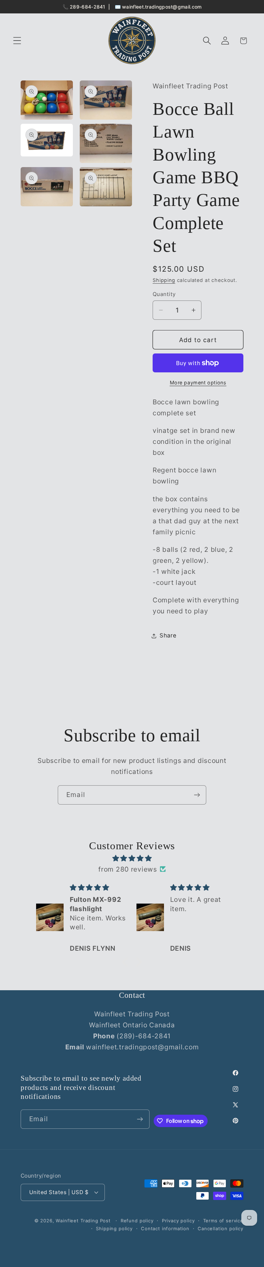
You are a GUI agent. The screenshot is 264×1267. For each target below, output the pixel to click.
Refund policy (137, 1220)
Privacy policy (178, 1220)
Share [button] (168, 635)
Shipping (164, 280)
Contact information (165, 1228)
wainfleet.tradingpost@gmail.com (161, 7)
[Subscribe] (197, 795)
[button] (17, 41)
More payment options (198, 382)
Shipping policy (114, 1228)
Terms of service (223, 1220)
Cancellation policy (220, 1228)
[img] (132, 858)
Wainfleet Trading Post (83, 1220)
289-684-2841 (88, 7)
